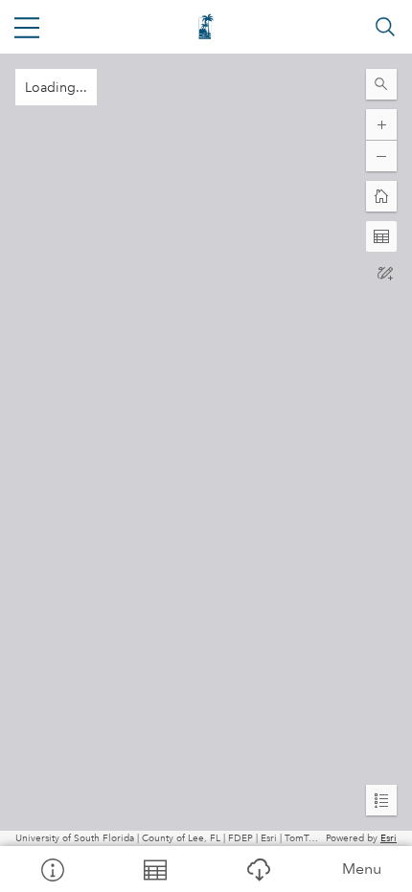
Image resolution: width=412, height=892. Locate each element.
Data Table (155, 869)
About (51, 869)
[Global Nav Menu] (27, 27)
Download (257, 869)
